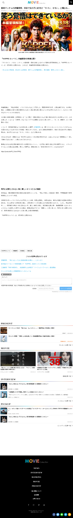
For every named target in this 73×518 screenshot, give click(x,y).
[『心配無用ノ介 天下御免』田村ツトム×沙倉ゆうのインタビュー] (3, 394)
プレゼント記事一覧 (65, 345)
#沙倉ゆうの (16, 397)
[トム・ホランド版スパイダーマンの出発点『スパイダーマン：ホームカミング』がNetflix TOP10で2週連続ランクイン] (3, 411)
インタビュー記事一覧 (64, 401)
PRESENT (36, 486)
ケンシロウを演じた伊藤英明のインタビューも (16, 271)
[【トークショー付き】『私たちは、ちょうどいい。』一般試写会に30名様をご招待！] (3, 330)
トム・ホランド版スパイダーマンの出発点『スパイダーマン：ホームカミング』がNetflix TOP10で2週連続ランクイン (40, 409)
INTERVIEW (36, 473)
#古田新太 (19, 10)
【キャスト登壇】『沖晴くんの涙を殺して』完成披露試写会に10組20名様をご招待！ (31, 336)
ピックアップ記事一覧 (64, 425)
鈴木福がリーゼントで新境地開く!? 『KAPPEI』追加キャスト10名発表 (23, 264)
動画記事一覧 (67, 376)
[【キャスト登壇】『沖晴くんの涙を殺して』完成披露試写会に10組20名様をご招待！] (3, 338)
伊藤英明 (37, 127)
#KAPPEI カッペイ (6, 10)
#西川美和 (10, 421)
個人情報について (36, 491)
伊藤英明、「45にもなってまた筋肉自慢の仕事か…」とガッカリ (22, 260)
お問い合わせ (36, 498)
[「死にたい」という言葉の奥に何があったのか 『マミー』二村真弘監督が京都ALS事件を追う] (18, 359)
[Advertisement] (36, 88)
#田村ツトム (10, 397)
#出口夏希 (47, 371)
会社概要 (36, 495)
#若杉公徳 (25, 10)
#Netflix (10, 413)
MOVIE (36, 482)
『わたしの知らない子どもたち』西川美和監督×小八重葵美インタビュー (28, 416)
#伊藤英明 (13, 10)
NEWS (36, 468)
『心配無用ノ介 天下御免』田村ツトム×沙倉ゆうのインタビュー (26, 392)
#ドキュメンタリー (4, 371)
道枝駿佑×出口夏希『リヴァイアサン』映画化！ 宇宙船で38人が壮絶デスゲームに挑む (54, 368)
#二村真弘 (11, 371)
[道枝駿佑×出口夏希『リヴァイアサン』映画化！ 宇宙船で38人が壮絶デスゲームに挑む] (55, 359)
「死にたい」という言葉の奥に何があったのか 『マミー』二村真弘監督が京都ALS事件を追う (17, 368)
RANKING (36, 477)
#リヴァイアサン (41, 371)
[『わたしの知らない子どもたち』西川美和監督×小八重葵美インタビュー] (3, 419)
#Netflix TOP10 (15, 413)
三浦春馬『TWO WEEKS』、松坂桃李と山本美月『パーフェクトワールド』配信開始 (28, 267)
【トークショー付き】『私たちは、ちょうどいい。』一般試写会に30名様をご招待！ (31, 328)
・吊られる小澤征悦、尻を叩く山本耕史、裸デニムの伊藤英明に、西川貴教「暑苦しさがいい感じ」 (33, 70)
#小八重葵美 (15, 421)
